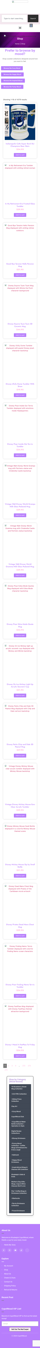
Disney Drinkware (18, 1138)
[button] (31, 25)
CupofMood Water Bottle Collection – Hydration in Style (18, 1124)
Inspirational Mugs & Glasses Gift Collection (19, 1168)
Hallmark (15, 1155)
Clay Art (14, 1106)
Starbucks (15, 1198)
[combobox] (14, 18)
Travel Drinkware (18, 1211)
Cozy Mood (16, 1111)
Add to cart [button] (20, 155)
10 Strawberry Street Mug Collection (18, 1088)
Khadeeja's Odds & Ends (18, 1175)
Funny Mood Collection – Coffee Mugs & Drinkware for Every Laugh (19, 1146)
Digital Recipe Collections (16, 1132)
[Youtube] (15, 1250)
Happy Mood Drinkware (16, 1161)
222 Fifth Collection (19, 1094)
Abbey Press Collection (16, 1100)
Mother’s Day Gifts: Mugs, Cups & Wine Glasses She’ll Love (18, 1184)
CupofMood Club (17, 1116)
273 (29, 1066)
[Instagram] (9, 1250)
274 (6, 1070)
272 (23, 1066)
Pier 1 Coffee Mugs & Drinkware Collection (19, 1192)
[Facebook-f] (4, 1250)
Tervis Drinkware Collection (18, 1204)
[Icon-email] (27, 1250)
